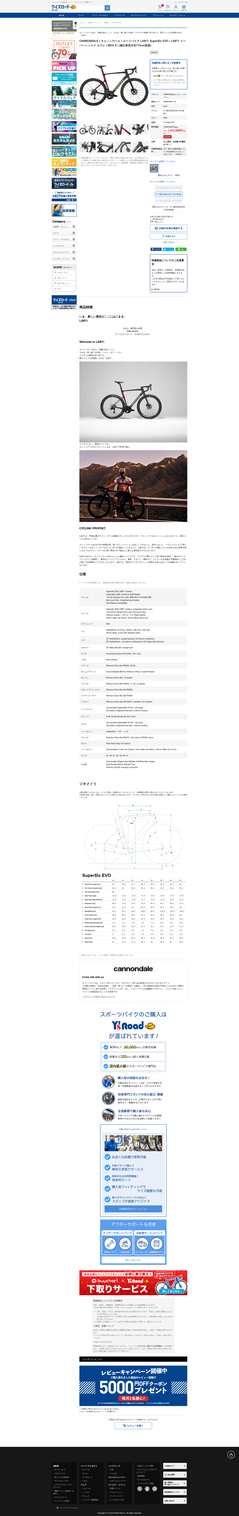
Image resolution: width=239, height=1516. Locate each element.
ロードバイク (59, 1469)
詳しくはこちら (133, 1259)
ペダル (85, 1480)
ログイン (102, 1411)
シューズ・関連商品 (90, 1499)
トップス (85, 1492)
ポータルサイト (143, 1479)
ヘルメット (86, 1488)
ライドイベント (116, 1492)
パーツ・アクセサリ (100, 15)
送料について (62, 278)
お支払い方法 (62, 272)
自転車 (61, 15)
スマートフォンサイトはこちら (69, 1508)
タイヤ (85, 1473)
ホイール (85, 1469)
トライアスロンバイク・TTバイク (63, 1485)
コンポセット (87, 1477)
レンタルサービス (117, 1499)
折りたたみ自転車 (61, 1477)
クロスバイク (59, 1473)
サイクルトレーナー (139, 15)
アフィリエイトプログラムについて (146, 1470)
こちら (160, 221)
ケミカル (113, 1473)
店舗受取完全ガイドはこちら (133, 1208)
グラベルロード (60, 1497)
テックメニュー (116, 1496)
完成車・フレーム (60, 226)
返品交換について (64, 283)
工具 (111, 1469)
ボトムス (85, 1496)
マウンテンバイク (61, 1480)
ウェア (81, 15)
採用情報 (141, 1475)
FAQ (58, 288)
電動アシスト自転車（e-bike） (63, 1492)
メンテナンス (119, 15)
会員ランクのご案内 (145, 1465)
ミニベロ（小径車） (62, 1501)
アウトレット (158, 15)
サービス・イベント (178, 15)
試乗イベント (115, 1488)
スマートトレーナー (118, 1480)
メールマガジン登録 (145, 1483)
